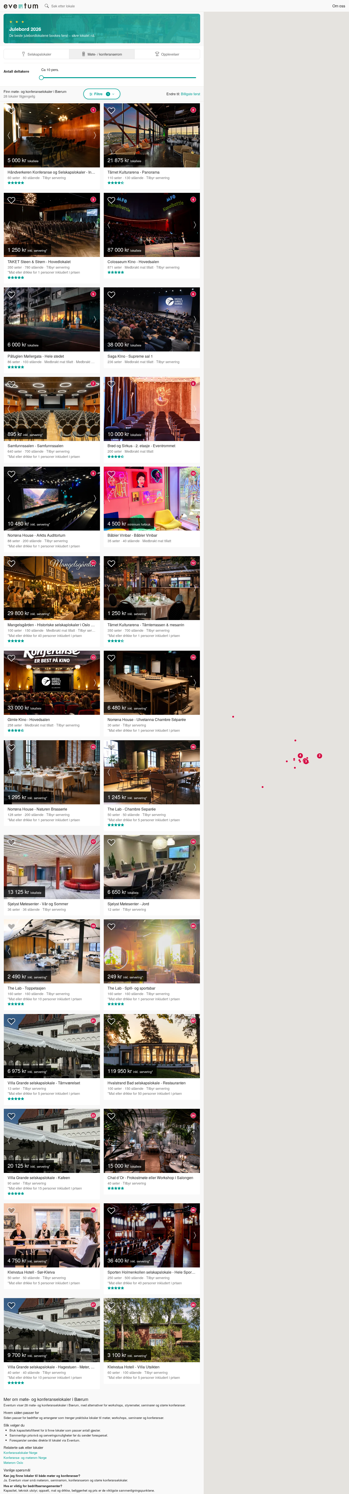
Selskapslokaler (39, 54)
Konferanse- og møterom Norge (25, 1457)
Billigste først (190, 93)
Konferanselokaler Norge (20, 1452)
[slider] (41, 77)
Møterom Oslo (13, 1462)
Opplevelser (170, 54)
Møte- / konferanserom (105, 54)
